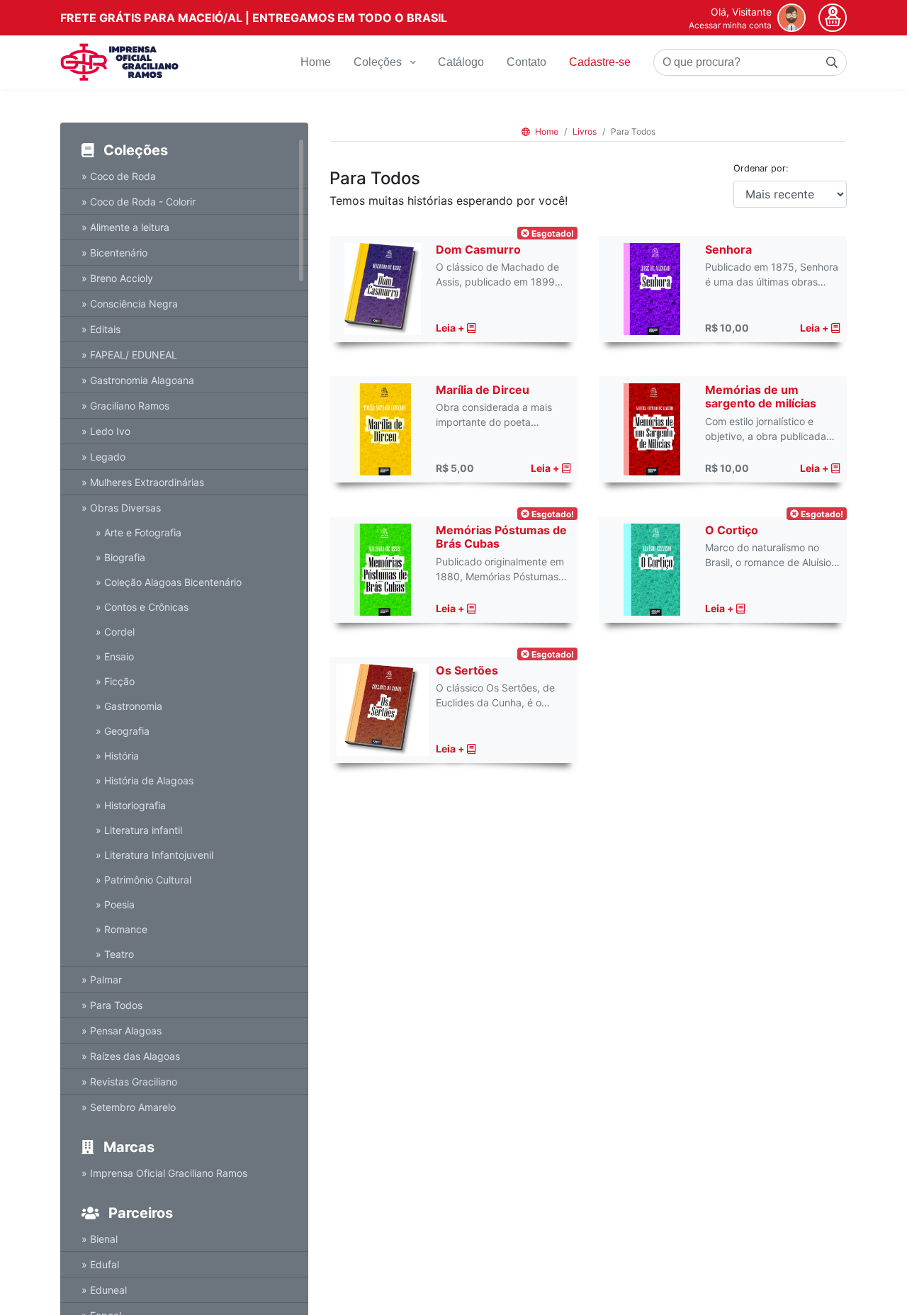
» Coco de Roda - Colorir (138, 202)
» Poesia (115, 904)
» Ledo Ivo (105, 431)
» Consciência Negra (129, 304)
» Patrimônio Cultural (143, 880)
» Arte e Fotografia (138, 532)
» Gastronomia (129, 706)
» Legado (103, 457)
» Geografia (123, 731)
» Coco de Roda (118, 176)
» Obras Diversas (121, 508)
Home (315, 62)
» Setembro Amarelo (128, 1107)
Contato (526, 62)
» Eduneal (104, 1290)
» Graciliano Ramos (125, 406)
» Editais (100, 329)
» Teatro (115, 954)
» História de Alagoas (144, 780)
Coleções (379, 62)
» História (117, 756)
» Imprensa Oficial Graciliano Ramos (164, 1173)
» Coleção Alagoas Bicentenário (169, 582)
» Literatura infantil (139, 830)
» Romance (121, 929)
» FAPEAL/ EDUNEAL (129, 355)
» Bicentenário (114, 253)
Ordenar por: (761, 168)
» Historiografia (131, 805)
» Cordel (115, 632)
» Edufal (100, 1264)
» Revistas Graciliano (129, 1082)
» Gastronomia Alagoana (137, 380)
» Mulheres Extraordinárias (142, 482)
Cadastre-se (600, 62)
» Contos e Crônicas (142, 607)
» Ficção (115, 681)
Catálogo (461, 62)
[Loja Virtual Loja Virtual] (119, 62)
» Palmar (101, 979)
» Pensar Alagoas (121, 1031)
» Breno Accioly (117, 278)
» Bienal (99, 1239)
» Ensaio (115, 656)
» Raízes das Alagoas (130, 1056)
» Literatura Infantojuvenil (154, 855)
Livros (585, 131)
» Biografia (120, 557)
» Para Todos (111, 1005)
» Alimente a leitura (125, 227)
